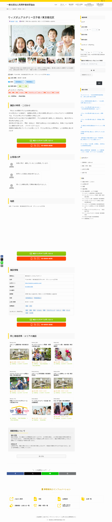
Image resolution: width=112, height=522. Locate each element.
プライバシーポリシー (54, 517)
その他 (57, 92)
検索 (99, 83)
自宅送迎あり (19, 81)
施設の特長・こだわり (88, 181)
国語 (10, 92)
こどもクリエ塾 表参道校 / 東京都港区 (94, 198)
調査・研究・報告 (86, 166)
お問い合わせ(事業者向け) (68, 517)
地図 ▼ (48, 74)
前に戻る (41, 456)
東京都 (12, 21)
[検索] (104, 1)
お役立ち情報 (85, 169)
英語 (17, 92)
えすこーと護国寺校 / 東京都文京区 (93, 193)
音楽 (53, 92)
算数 (13, 92)
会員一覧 (84, 172)
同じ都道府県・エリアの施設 (90, 191)
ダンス (49, 92)
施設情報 (85, 189)
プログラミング (32, 92)
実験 (26, 92)
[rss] (102, 1)
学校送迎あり (29, 81)
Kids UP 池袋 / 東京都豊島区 (92, 216)
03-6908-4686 (29, 286)
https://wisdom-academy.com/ (33, 283)
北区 (17, 21)
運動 (45, 92)
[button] (15, 473)
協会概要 (39, 517)
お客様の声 (85, 184)
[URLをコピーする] (67, 473)
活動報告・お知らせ (87, 162)
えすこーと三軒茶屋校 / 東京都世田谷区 (94, 204)
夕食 (26, 86)
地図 (84, 186)
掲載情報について (89, 218)
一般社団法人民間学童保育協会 (21, 5)
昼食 (20, 86)
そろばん (21, 92)
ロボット (40, 92)
